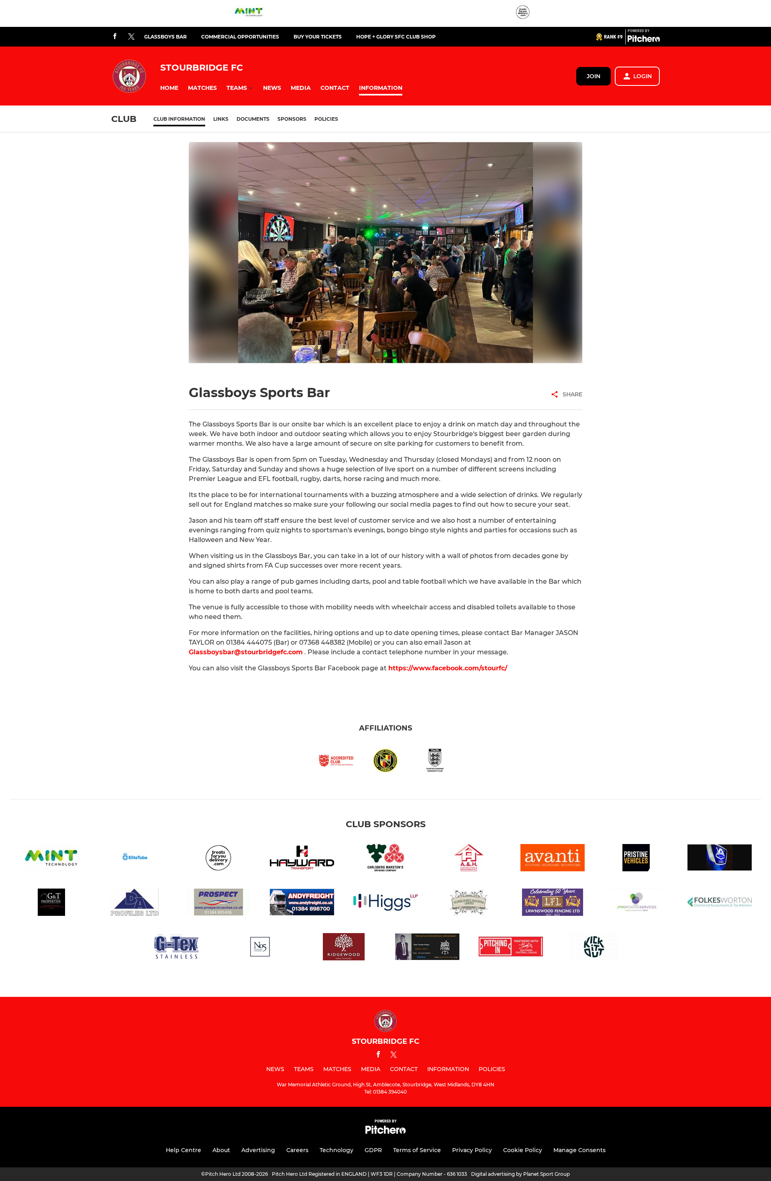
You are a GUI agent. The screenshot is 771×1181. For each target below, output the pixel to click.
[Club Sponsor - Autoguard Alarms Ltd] (719, 859)
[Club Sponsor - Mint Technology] (248, 13)
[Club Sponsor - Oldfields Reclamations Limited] (469, 904)
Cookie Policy (522, 1150)
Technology (336, 1150)
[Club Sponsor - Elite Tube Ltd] (135, 859)
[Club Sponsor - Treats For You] (523, 13)
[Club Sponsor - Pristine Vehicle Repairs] (636, 859)
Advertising (258, 1150)
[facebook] (114, 37)
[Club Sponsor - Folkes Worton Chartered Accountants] (719, 904)
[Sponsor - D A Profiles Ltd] (135, 904)
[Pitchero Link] (644, 40)
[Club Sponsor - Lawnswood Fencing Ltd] (552, 904)
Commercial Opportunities (240, 37)
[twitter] (131, 37)
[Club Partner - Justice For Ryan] (427, 948)
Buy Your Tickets (318, 37)
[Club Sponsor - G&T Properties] (51, 904)
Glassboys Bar (165, 37)
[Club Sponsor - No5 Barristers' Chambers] (260, 948)
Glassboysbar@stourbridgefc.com (246, 652)
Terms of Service (417, 1150)
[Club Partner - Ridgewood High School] (344, 948)
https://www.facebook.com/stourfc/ (447, 668)
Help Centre (183, 1150)
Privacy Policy (472, 1150)
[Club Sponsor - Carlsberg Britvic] (385, 859)
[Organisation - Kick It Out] (594, 948)
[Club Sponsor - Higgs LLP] (385, 904)
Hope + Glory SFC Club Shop (396, 37)
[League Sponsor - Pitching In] (511, 948)
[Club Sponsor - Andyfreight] (302, 904)
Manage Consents (579, 1150)
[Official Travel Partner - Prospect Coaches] (218, 904)
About (221, 1150)
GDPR (373, 1150)
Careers (297, 1150)
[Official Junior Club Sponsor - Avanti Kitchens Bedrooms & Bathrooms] (552, 859)
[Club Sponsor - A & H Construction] (469, 859)
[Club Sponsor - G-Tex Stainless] (177, 948)
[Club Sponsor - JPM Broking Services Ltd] (636, 904)
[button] (169, 88)
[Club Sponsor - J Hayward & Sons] (302, 859)
